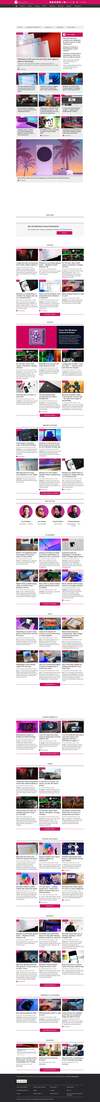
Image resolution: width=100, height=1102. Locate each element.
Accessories (77, 6)
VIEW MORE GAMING (50, 828)
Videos (30, 6)
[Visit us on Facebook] (50, 2)
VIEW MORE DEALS (49, 684)
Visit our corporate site (72, 1076)
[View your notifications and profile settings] (77, 2)
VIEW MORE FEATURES (49, 314)
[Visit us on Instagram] (57, 2)
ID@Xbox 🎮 (60, 27)
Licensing (52, 1090)
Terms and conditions (22, 1087)
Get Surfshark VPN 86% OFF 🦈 (33, 27)
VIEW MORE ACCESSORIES (49, 1030)
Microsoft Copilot (21, 843)
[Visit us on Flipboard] (60, 2)
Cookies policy (70, 1087)
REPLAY (44, 6)
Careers (35, 1090)
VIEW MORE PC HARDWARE (49, 603)
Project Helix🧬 (71, 27)
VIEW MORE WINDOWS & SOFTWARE (49, 493)
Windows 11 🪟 (49, 27)
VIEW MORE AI (49, 905)
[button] (83, 2)
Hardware (52, 6)
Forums (18, 1093)
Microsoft (60, 6)
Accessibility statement (22, 1090)
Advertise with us (37, 1093)
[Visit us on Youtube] (55, 2)
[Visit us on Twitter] (53, 2)
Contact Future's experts (39, 1087)
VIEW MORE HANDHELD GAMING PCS (50, 753)
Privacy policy (53, 1087)
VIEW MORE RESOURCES (50, 1069)
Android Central (54, 1093)
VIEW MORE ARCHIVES (49, 415)
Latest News (70, 34)
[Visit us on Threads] (62, 2)
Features (22, 6)
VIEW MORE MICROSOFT (50, 985)
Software (68, 6)
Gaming (37, 6)
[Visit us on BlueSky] (64, 2)
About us (69, 1090)
